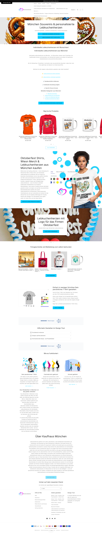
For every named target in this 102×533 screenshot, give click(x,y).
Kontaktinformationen (64, 530)
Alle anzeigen (51, 147)
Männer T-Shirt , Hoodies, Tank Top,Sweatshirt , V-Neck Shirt (57, 496)
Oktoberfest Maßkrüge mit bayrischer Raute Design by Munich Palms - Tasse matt (88, 137)
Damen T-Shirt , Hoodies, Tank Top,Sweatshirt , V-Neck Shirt (57, 500)
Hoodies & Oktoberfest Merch (52, 98)
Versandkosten (38, 505)
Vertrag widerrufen (39, 507)
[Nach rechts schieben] (53, 144)
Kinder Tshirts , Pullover (56, 502)
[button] (36, 11)
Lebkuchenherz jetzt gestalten (51, 37)
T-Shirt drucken (50, 387)
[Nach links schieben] (48, 144)
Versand (53, 530)
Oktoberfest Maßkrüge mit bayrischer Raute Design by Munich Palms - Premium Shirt (28, 137)
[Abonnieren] (60, 488)
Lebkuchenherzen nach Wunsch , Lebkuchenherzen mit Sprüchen (58, 509)
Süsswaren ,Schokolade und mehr (58, 512)
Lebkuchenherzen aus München (52, 95)
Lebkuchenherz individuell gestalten (51, 77)
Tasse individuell (54, 504)
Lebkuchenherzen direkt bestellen (52, 73)
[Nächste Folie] (53, 242)
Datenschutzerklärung (44, 530)
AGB (36, 495)
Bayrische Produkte (55, 506)
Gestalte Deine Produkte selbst (31, 201)
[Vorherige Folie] (48, 242)
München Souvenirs (52, 93)
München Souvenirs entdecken (51, 34)
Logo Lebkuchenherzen (51, 231)
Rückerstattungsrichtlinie (40, 499)
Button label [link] (51, 477)
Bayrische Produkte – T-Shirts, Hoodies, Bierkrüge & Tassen (26, 269)
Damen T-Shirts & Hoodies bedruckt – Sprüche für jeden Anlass (42, 270)
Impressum (37, 497)
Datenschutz (37, 501)
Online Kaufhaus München (52, 528)
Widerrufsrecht (37, 530)
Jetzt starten (58, 307)
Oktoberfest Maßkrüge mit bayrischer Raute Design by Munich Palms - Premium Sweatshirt (48, 137)
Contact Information (55, 514)
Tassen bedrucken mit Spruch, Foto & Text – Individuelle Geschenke (75, 270)
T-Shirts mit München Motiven (52, 97)
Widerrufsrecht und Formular (41, 503)
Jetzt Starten (72, 384)
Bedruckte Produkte (56, 269)
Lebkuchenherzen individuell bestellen (51, 103)
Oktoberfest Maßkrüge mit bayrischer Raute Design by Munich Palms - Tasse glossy (68, 137)
